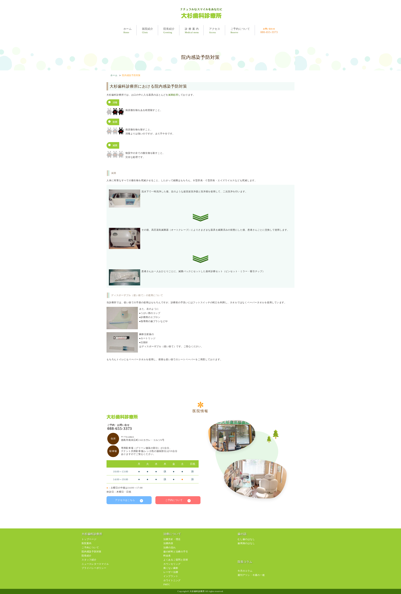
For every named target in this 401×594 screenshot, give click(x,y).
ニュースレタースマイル (95, 564)
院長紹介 (86, 555)
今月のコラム (245, 571)
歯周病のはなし (246, 543)
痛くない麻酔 (170, 568)
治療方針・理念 (172, 539)
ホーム (113, 75)
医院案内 (86, 543)
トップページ (89, 539)
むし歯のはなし (246, 539)
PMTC (166, 584)
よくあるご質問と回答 (175, 559)
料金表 (167, 555)
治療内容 (168, 543)
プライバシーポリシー (94, 568)
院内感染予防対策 (91, 551)
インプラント (170, 576)
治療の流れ (169, 547)
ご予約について (176, 500)
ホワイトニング (172, 580)
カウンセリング (172, 564)
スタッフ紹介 (89, 559)
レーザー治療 (170, 572)
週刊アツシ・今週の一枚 (251, 575)
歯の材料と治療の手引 (175, 551)
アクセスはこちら (127, 500)
